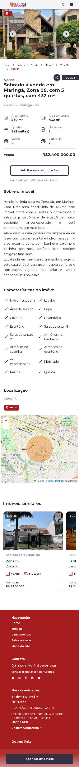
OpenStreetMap (56, 480)
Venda (34, 65)
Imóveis (21, 65)
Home (7, 65)
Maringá (49, 65)
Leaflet (40, 480)
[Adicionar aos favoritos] (58, 516)
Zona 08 (64, 65)
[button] (6, 420)
